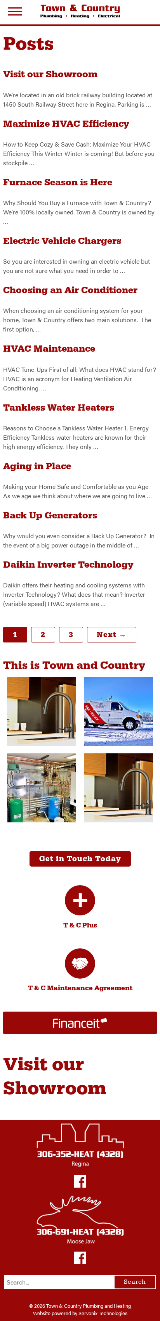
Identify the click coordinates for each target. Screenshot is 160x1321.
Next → (112, 634)
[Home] (80, 11)
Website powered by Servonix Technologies (80, 1313)
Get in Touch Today (80, 858)
